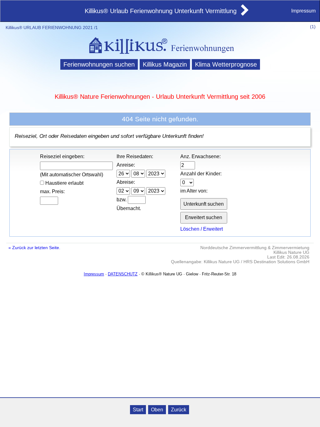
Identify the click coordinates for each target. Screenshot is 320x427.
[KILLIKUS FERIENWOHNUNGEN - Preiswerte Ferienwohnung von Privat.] (160, 54)
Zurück (178, 409)
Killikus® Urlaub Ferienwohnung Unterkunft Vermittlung (161, 11)
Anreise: (126, 165)
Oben (157, 409)
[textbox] (76, 166)
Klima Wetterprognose (226, 64)
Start (138, 409)
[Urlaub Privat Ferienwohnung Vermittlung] (244, 13)
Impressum (303, 10)
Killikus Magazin (165, 64)
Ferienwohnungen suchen (99, 64)
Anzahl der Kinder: (201, 173)
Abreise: (126, 182)
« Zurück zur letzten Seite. (34, 247)
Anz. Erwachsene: (200, 156)
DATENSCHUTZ (123, 274)
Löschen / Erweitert (201, 229)
